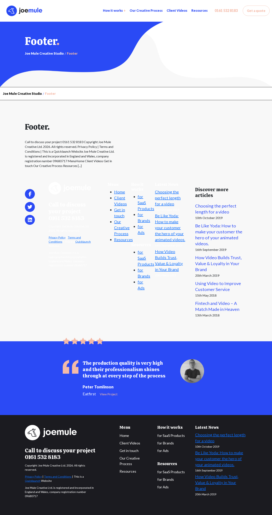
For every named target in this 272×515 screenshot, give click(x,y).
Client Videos (177, 10)
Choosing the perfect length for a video (168, 197)
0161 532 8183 (226, 10)
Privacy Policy (57, 237)
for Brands (165, 443)
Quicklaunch (83, 241)
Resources (199, 10)
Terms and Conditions (57, 476)
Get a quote (256, 11)
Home (119, 191)
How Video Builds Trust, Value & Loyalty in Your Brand (218, 263)
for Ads (163, 450)
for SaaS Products (146, 202)
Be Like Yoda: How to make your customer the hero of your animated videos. (170, 227)
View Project (108, 394)
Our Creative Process (146, 10)
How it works (113, 10)
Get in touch (129, 450)
